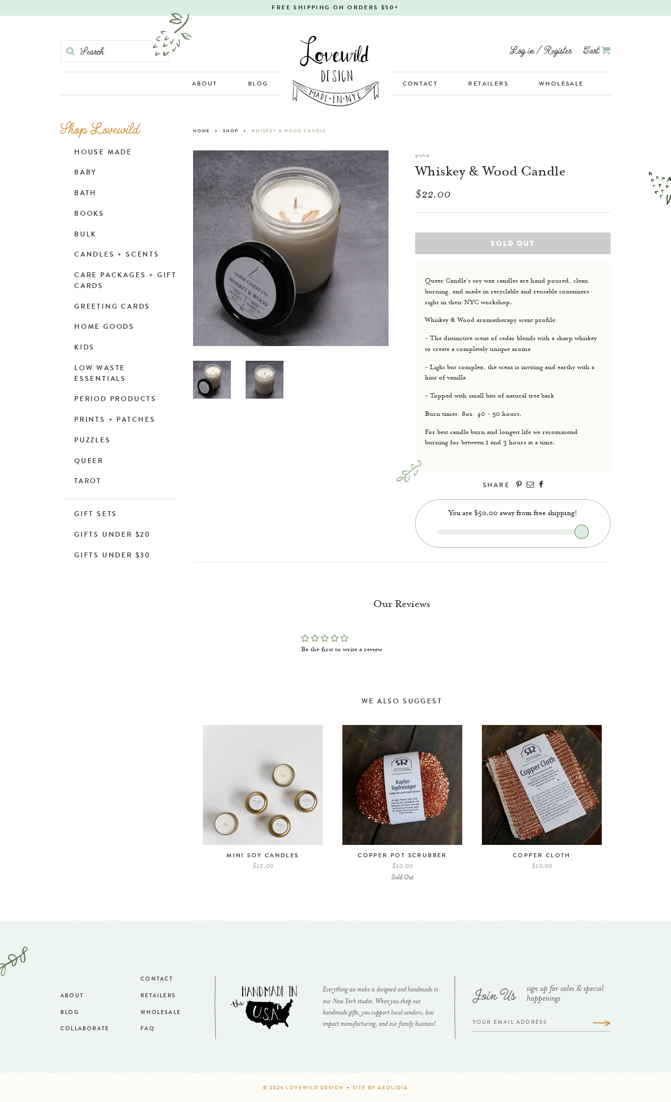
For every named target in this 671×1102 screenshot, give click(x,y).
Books (89, 214)
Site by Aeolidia (380, 1088)
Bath (85, 193)
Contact (420, 84)
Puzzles (92, 440)
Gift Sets (95, 514)
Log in (522, 50)
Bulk (85, 235)
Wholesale (561, 84)
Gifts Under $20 (112, 535)
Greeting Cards (112, 307)
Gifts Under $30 (112, 555)
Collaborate (84, 1029)
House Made (103, 152)
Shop (230, 131)
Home (201, 131)
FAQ (147, 1029)
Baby (85, 173)
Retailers (488, 84)
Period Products (115, 399)
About (205, 84)
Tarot (88, 481)
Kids (84, 348)
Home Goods (104, 327)
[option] (263, 802)
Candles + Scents (117, 255)
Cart (592, 50)
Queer (89, 461)
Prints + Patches (115, 420)
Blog (258, 84)
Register (557, 50)
